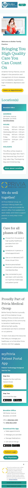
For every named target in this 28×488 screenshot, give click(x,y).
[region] (14, 474)
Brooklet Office (9, 107)
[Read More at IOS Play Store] (7, 445)
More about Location (13, 168)
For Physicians (11, 457)
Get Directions (8, 121)
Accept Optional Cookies (14, 482)
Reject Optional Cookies (14, 486)
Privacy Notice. (13, 479)
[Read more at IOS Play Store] (7, 400)
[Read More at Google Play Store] (16, 445)
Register (8, 386)
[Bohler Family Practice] (10, 5)
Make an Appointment (12, 90)
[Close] (23, 464)
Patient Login (10, 452)
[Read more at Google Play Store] (17, 400)
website (17, 344)
